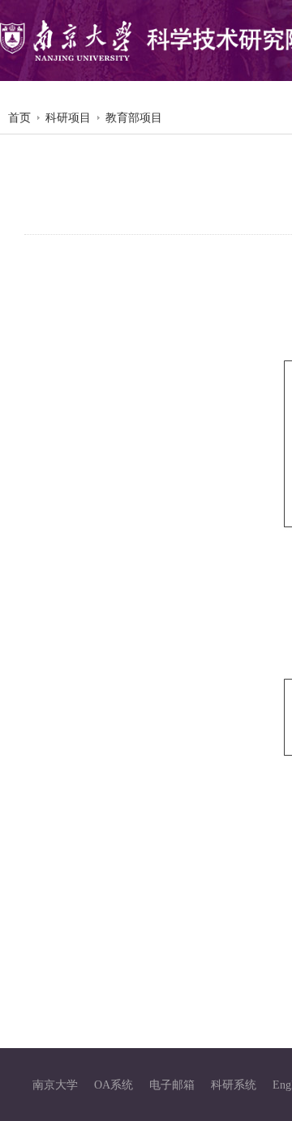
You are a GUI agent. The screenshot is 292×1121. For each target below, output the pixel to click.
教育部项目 (133, 117)
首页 (19, 117)
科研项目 (68, 117)
